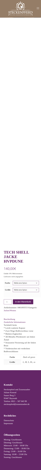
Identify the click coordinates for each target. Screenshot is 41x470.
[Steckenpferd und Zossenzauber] (20, 8)
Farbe (7, 283)
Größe (7, 290)
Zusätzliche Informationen (15, 322)
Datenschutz (9, 420)
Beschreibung (9, 319)
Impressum (8, 423)
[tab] (20, 319)
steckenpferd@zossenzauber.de (16, 404)
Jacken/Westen (10, 310)
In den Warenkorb (23, 302)
